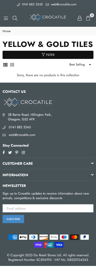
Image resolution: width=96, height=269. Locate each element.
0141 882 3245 (32, 4)
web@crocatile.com (63, 4)
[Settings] (79, 18)
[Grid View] (5, 64)
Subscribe (13, 219)
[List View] (12, 64)
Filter (50, 55)
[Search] (14, 18)
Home (6, 31)
